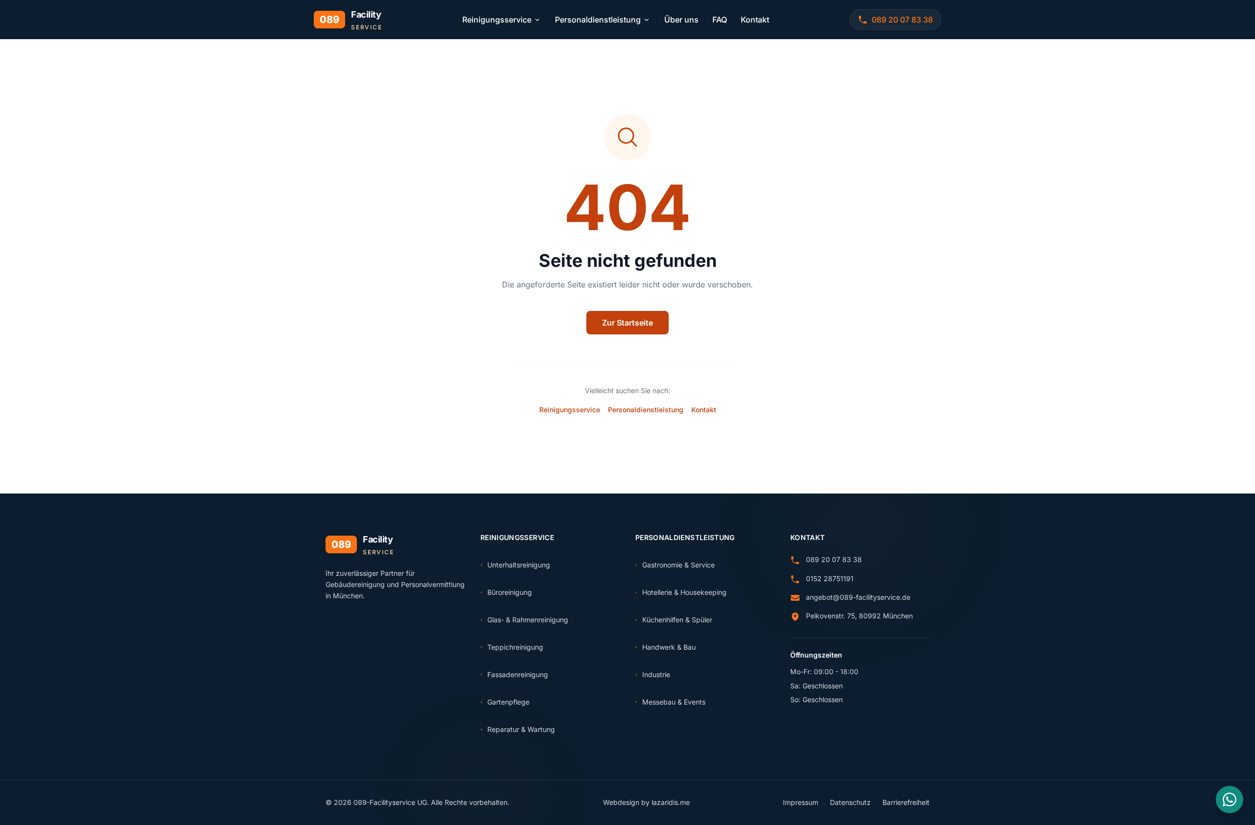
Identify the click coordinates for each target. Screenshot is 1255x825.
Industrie (656, 674)
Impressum (800, 802)
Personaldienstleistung (598, 19)
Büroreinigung (509, 592)
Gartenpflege (508, 702)
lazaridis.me (671, 802)
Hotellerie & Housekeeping (684, 592)
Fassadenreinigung (517, 674)
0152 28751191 (829, 578)
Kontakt (755, 19)
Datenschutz (850, 802)
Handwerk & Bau (669, 647)
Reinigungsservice (496, 19)
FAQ (719, 19)
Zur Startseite (627, 323)
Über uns (681, 19)
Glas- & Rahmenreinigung (527, 619)
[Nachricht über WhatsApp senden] (1229, 799)
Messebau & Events (673, 702)
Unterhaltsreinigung (518, 565)
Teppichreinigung (515, 647)
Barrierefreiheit (905, 802)
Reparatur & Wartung (521, 729)
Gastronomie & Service (678, 565)
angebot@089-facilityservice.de (858, 597)
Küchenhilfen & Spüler (677, 619)
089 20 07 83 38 (834, 559)
